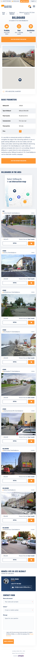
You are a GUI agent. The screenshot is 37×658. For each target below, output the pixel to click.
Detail (15, 243)
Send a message (8, 641)
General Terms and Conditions (18, 653)
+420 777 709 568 (16, 584)
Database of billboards (12, 13)
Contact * (5, 607)
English (32, 1)
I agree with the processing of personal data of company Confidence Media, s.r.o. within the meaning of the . (19, 634)
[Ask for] (31, 243)
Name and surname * (8, 598)
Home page (3, 13)
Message (5, 615)
